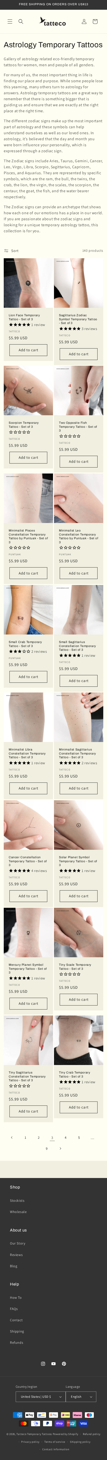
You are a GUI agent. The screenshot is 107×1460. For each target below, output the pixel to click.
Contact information (55, 1449)
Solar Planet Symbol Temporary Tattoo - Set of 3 (78, 861)
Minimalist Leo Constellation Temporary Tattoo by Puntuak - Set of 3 (78, 536)
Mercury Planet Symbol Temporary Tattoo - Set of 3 (28, 968)
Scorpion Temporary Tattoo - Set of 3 (24, 424)
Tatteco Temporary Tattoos (34, 1434)
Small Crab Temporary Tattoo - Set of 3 (25, 644)
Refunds (16, 1342)
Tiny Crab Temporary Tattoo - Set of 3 (74, 1074)
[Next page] (60, 1148)
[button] (9, 21)
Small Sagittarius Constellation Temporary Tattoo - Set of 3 (77, 646)
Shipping (17, 1331)
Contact (16, 1320)
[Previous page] (11, 1137)
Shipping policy (80, 1442)
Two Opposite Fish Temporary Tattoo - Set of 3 (78, 426)
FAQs (14, 1308)
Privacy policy (30, 1442)
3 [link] (52, 1137)
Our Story (17, 1243)
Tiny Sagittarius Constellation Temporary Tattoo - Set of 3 (27, 1076)
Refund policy (92, 1434)
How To (16, 1297)
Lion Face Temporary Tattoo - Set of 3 (24, 317)
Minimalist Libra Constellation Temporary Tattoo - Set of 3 (27, 753)
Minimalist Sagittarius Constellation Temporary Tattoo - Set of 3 (77, 753)
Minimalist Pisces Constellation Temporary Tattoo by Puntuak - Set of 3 (28, 536)
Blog (13, 1266)
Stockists (17, 1200)
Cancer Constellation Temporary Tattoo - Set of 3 (28, 861)
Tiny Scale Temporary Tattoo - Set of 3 (75, 966)
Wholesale (18, 1212)
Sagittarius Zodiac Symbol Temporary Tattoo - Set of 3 (78, 319)
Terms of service (54, 1442)
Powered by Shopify (65, 1434)
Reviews (16, 1254)
